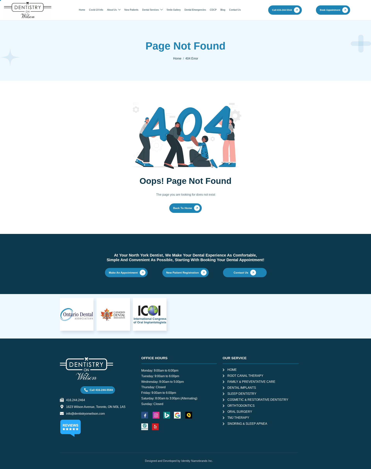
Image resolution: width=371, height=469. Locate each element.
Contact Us (235, 10)
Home (82, 10)
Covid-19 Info (96, 10)
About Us (112, 10)
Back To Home (182, 208)
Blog (222, 10)
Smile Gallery (174, 10)
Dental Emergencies (195, 10)
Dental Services (150, 10)
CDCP (213, 10)
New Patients (131, 10)
